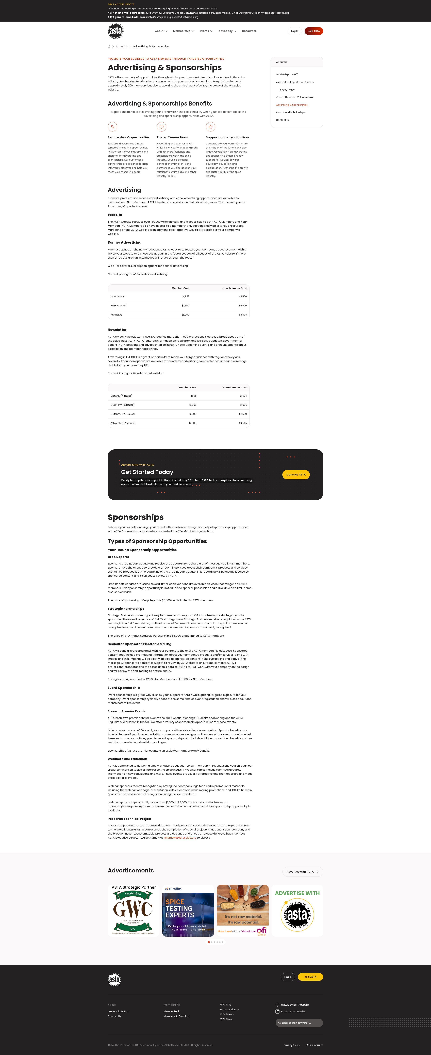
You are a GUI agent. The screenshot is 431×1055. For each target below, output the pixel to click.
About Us (122, 46)
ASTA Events (227, 1014)
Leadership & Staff (287, 74)
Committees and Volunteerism (294, 97)
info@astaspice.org (159, 17)
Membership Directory (177, 1016)
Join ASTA (311, 976)
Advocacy (225, 1004)
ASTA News (226, 1019)
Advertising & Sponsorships (292, 105)
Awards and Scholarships (290, 112)
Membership (172, 1005)
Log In (288, 977)
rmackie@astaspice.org (275, 12)
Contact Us (282, 120)
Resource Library (229, 1009)
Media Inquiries (314, 1045)
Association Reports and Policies (295, 82)
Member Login (172, 1011)
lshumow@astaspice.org (200, 12)
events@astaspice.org (185, 17)
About (112, 1005)
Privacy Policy (287, 89)
